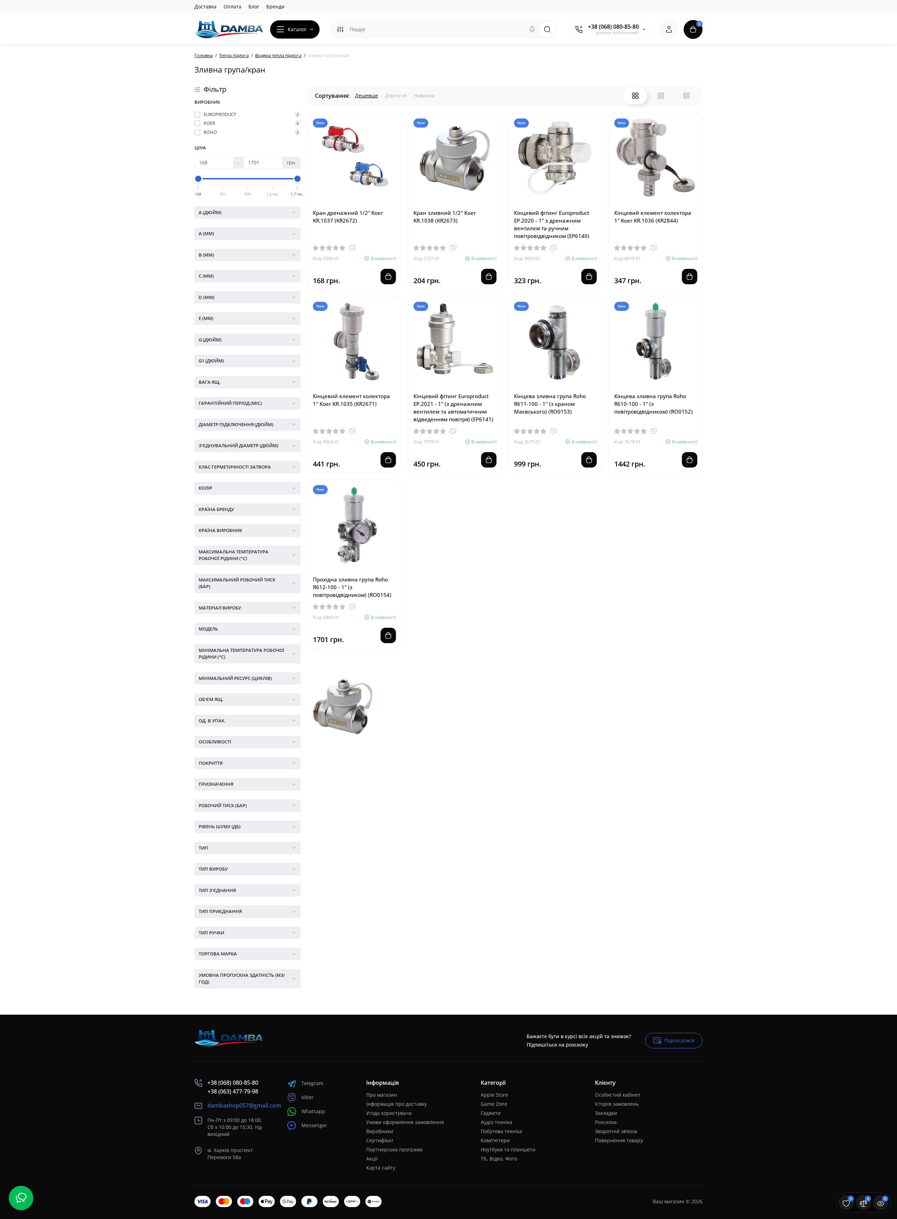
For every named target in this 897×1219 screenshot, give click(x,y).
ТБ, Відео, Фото (499, 1158)
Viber (307, 1097)
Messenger (314, 1125)
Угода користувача (389, 1113)
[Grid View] (635, 95)
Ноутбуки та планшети (508, 1149)
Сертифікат (379, 1140)
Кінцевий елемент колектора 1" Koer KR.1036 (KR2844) (652, 216)
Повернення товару (619, 1140)
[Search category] (340, 29)
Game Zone (494, 1104)
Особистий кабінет (618, 1094)
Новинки (424, 95)
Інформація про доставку (396, 1104)
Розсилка (606, 1122)
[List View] (661, 95)
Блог (253, 6)
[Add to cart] (388, 276)
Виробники (379, 1131)
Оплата (232, 6)
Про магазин (381, 1094)
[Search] (532, 29)
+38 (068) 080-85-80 (613, 26)
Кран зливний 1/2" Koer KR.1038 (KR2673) (444, 216)
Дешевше (366, 95)
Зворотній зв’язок (616, 1131)
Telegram (312, 1083)
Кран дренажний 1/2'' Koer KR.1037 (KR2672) (348, 216)
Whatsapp (313, 1111)
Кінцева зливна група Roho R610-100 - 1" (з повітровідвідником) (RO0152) (653, 404)
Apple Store (494, 1094)
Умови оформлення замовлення (405, 1122)
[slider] (198, 179)
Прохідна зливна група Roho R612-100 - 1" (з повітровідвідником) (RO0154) (352, 587)
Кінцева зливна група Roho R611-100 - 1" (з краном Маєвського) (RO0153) (550, 404)
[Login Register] (668, 29)
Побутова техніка (501, 1131)
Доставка (205, 6)
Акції (372, 1158)
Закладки (606, 1113)
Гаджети (491, 1113)
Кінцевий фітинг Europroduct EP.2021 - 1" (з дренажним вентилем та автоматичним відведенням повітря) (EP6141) (453, 408)
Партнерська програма (394, 1149)
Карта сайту (380, 1167)
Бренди (275, 6)
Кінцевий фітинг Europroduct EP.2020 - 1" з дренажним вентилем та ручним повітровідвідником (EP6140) (551, 224)
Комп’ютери (495, 1140)
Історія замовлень (617, 1104)
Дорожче (396, 95)
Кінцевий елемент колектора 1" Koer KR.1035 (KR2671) (351, 400)
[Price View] (686, 95)
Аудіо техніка (496, 1122)
